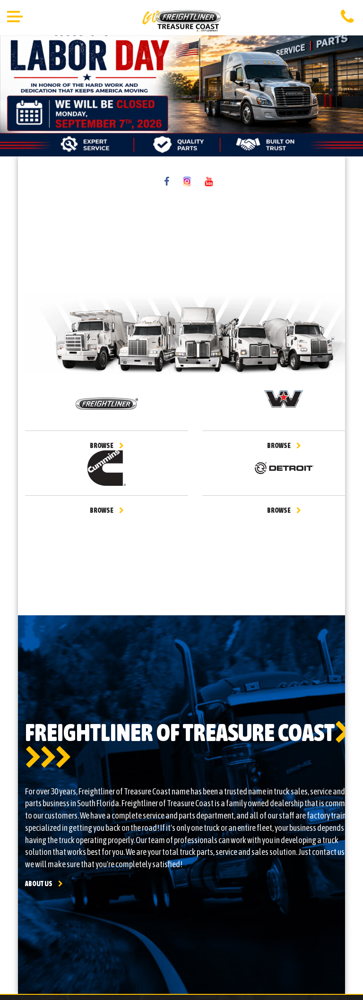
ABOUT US (38, 884)
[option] (181, 88)
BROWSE (101, 445)
